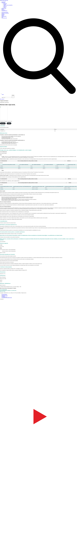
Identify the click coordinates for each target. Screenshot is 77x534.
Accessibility (3, 297)
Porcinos (5, 4)
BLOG (3, 9)
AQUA (5, 7)
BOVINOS (5, 3)
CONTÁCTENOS (4, 10)
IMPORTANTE (4, 16)
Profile (3, 15)
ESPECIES (3, 2)
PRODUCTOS (4, 8)
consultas (9, 123)
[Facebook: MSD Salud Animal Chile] (38, 377)
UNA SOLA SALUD (5, 12)
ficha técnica (3, 123)
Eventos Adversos (4, 294)
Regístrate (3, 14)
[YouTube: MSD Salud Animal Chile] (38, 454)
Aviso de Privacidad (4, 295)
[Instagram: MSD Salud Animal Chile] (0, 533)
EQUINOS (5, 6)
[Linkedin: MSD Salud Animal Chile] (38, 532)
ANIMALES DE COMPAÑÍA (8, 5)
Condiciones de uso (4, 296)
